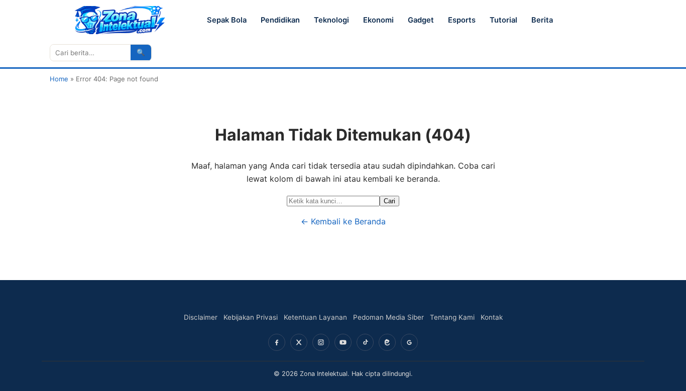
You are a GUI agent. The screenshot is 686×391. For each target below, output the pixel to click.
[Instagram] (320, 342)
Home (59, 79)
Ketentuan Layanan (315, 317)
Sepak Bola (227, 20)
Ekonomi (378, 20)
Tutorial (503, 20)
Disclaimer (200, 317)
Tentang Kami (452, 317)
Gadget (421, 20)
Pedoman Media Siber (388, 317)
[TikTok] (365, 342)
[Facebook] (276, 342)
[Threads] (387, 342)
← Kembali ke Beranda (343, 221)
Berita (542, 20)
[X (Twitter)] (298, 342)
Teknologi (331, 20)
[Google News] (409, 342)
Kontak (492, 317)
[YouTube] (343, 342)
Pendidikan (280, 20)
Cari (389, 201)
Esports (462, 20)
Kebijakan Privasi (250, 317)
